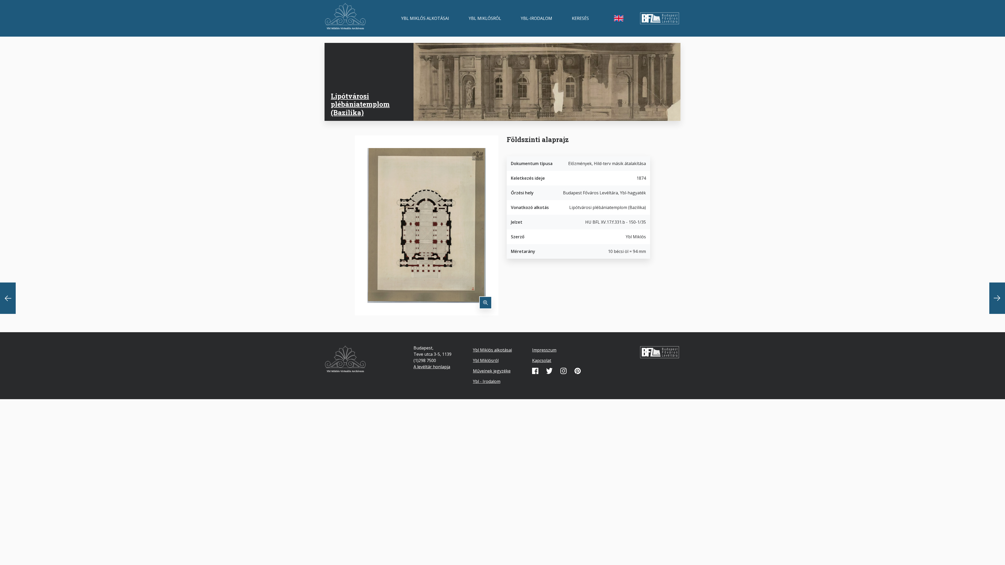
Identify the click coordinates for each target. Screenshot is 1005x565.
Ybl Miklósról (485, 18)
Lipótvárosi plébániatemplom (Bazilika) (360, 104)
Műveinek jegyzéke (492, 371)
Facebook (535, 371)
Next (997, 298)
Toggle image (485, 302)
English (618, 18)
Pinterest (577, 371)
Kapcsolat (541, 360)
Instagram (563, 371)
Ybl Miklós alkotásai (425, 18)
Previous (8, 298)
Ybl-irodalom (536, 18)
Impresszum (544, 350)
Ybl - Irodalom (486, 381)
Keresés (580, 18)
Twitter (549, 371)
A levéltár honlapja (432, 367)
